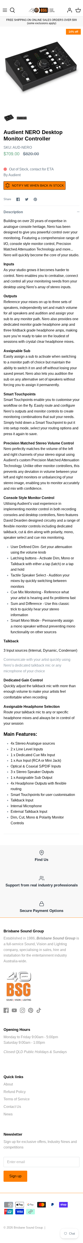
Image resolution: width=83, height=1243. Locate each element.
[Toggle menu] (5, 10)
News (8, 1114)
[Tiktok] (38, 1010)
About (8, 1084)
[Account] (68, 10)
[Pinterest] (30, 1010)
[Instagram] (22, 1010)
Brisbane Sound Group (28, 1227)
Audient (14, 175)
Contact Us (12, 1107)
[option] (41, 68)
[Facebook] (6, 1010)
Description (13, 212)
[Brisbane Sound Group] (41, 10)
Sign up (15, 1176)
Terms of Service (17, 1099)
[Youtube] (14, 1010)
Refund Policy (15, 1092)
